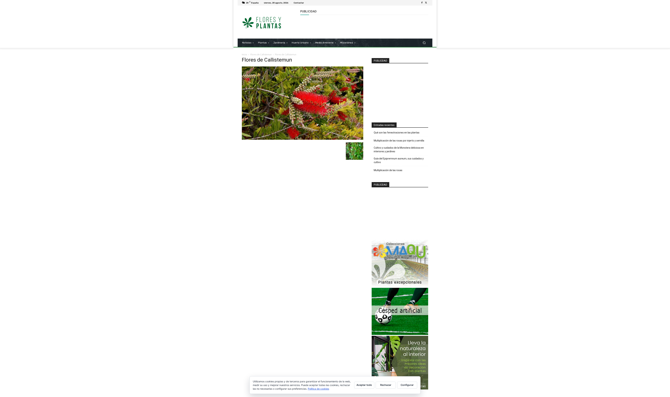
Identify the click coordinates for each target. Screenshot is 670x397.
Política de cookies (318, 388)
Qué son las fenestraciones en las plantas (396, 132)
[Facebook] (422, 3)
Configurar (407, 384)
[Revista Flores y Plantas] (267, 22)
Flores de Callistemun (261, 54)
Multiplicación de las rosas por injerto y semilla (399, 140)
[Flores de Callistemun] (302, 138)
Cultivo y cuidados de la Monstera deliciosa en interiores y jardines (399, 149)
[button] (424, 43)
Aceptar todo (364, 384)
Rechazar (385, 384)
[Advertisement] (363, 26)
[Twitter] (426, 3)
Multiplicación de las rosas (388, 170)
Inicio (244, 54)
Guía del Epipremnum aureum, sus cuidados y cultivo (399, 160)
